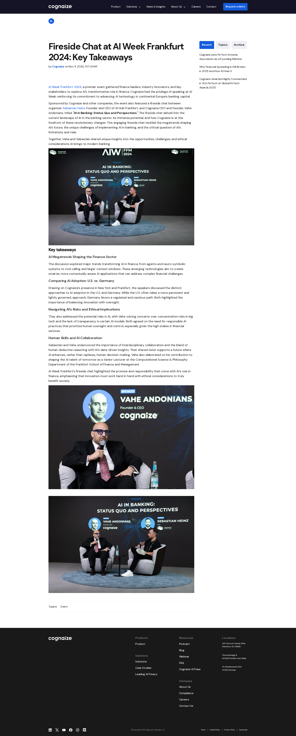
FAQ (181, 663)
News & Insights (156, 6)
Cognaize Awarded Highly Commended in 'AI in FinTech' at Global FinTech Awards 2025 (223, 83)
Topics (222, 45)
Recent (207, 45)
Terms (203, 730)
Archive (239, 45)
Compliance (186, 693)
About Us (176, 6)
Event (64, 606)
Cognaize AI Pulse (190, 669)
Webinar (184, 656)
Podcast (184, 644)
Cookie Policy (215, 730)
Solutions (131, 6)
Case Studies (143, 668)
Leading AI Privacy (146, 674)
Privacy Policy (229, 730)
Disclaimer (243, 730)
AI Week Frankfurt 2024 (64, 87)
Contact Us (186, 706)
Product (116, 6)
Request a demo (235, 6)
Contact (211, 6)
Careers (196, 6)
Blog (181, 650)
